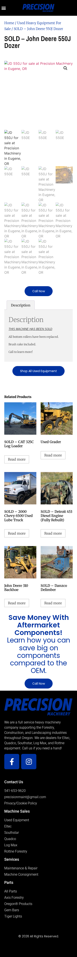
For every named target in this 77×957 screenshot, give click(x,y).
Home (9, 23)
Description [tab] (20, 305)
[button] (3, 7)
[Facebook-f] (11, 761)
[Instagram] (28, 761)
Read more (16, 459)
